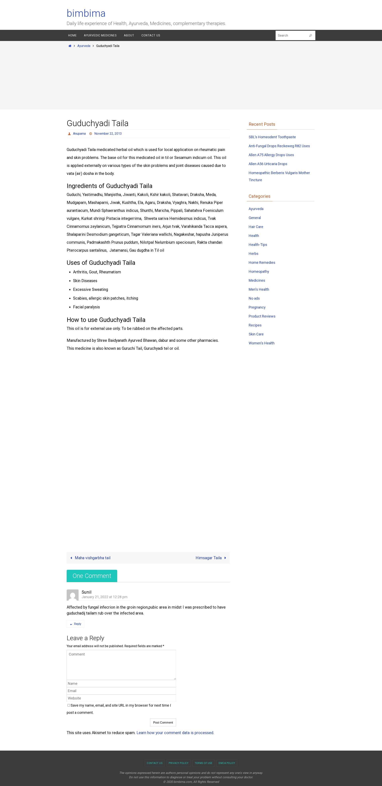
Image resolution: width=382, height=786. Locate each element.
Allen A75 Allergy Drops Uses (271, 155)
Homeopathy (259, 271)
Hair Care (256, 227)
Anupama (79, 133)
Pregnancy (257, 307)
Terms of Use (203, 763)
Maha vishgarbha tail (92, 557)
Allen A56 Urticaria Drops (268, 164)
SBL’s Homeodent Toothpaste (272, 137)
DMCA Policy (227, 763)
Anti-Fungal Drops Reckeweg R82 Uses (279, 146)
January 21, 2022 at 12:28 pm (105, 597)
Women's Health (262, 343)
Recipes (255, 325)
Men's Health (259, 289)
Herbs (253, 253)
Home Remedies (262, 262)
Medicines (257, 280)
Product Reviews (262, 316)
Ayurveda (83, 46)
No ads (254, 298)
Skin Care (256, 334)
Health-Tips (258, 245)
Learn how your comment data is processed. (175, 732)
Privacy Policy (178, 763)
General (255, 218)
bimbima (86, 13)
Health (254, 236)
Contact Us (154, 763)
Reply (77, 624)
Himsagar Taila (209, 557)
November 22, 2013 (108, 133)
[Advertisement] (191, 78)
